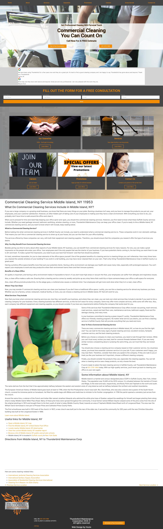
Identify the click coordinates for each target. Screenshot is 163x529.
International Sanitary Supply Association (24, 478)
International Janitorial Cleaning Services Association (28, 475)
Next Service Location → (148, 485)
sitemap (36, 526)
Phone (123, 95)
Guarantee (67, 3)
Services (46, 3)
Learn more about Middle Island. (17, 415)
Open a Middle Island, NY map (19, 423)
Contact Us (151, 3)
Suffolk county (37, 435)
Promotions (88, 3)
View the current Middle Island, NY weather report (27, 430)
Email (83, 95)
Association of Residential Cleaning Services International (30, 480)
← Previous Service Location (16, 485)
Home (10, 3)
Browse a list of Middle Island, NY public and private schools (31, 433)
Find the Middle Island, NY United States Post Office (28, 426)
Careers (108, 3)
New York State (51, 435)
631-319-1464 (93, 367)
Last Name (46, 95)
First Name (6, 95)
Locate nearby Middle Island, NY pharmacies (25, 428)
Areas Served (129, 3)
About (28, 3)
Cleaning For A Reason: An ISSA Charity (23, 483)
